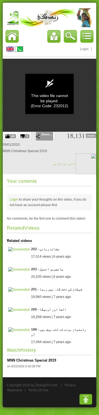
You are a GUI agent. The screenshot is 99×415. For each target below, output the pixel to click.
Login (84, 49)
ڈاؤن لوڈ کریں (64, 164)
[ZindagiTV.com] (50, 18)
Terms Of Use (38, 390)
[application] (49, 94)
